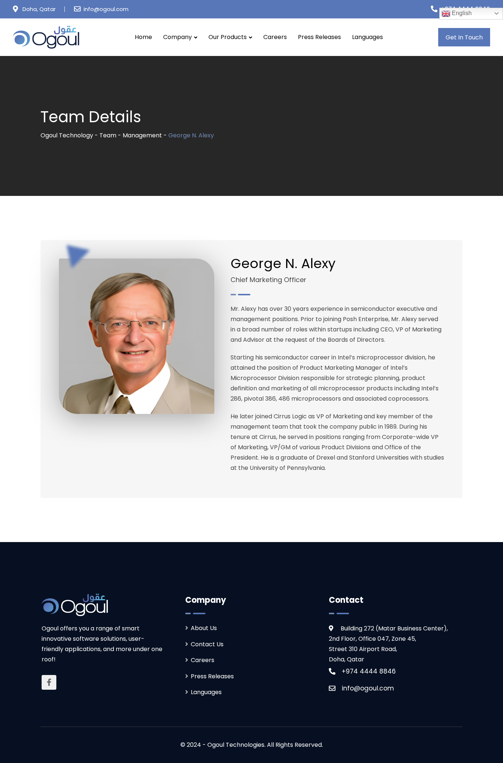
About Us (204, 628)
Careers (275, 37)
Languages (367, 37)
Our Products (227, 37)
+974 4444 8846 (369, 671)
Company (177, 37)
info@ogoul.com (106, 9)
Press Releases (319, 37)
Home (143, 37)
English (461, 13)
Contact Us (207, 644)
